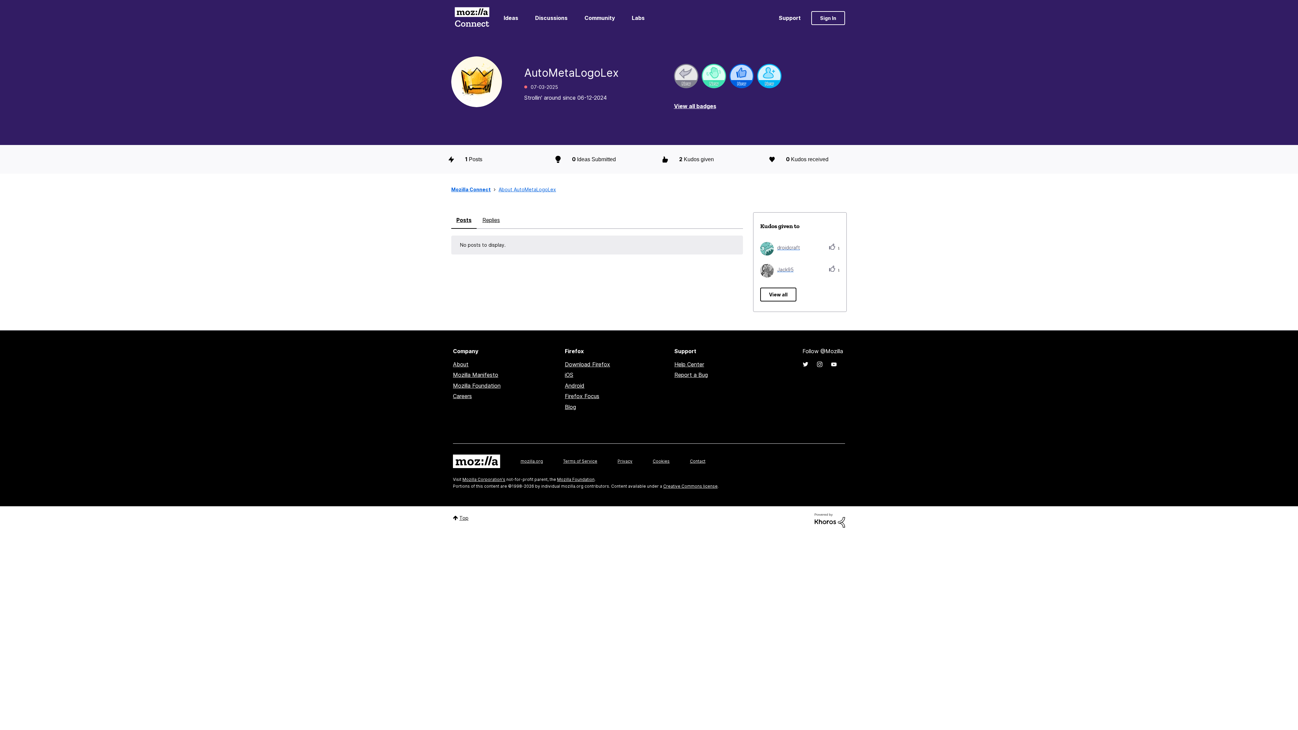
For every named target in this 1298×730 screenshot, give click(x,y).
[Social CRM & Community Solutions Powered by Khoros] (830, 520)
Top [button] (463, 518)
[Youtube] (834, 364)
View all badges (695, 106)
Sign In (828, 18)
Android (574, 385)
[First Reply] (686, 76)
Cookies (661, 461)
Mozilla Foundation (477, 385)
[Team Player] (741, 76)
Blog (570, 407)
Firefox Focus (582, 396)
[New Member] (769, 76)
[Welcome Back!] (714, 76)
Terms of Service (580, 461)
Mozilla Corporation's (483, 479)
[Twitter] (805, 364)
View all (778, 294)
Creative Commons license (690, 486)
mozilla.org (532, 461)
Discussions (551, 18)
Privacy (625, 461)
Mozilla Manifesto (475, 374)
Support (790, 18)
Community (599, 18)
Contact (697, 461)
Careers (462, 396)
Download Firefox (587, 364)
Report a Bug (691, 374)
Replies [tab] (491, 220)
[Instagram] (820, 364)
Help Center (689, 364)
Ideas (511, 18)
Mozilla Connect (472, 18)
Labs (638, 18)
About (460, 364)
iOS (569, 374)
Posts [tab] (464, 220)
